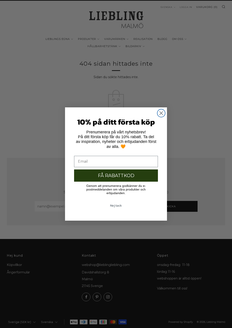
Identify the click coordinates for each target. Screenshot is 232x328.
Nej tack (116, 205)
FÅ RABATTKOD (116, 175)
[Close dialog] (161, 113)
